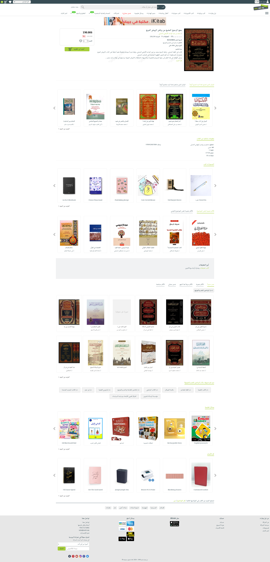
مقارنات (108, 507)
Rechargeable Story (174, 443)
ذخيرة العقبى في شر (201, 327)
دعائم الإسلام (69, 247)
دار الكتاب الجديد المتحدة (70, 390)
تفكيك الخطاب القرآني (148, 247)
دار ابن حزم (88, 390)
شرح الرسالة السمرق (95, 367)
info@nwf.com (84, 530)
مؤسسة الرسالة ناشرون (150, 396)
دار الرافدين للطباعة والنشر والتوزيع (128, 390)
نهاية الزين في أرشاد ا (148, 121)
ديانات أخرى (123, 507)
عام (115, 507)
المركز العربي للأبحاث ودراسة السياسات (124, 396)
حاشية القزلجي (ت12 (148, 327)
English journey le (201, 443)
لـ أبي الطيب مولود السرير (95, 124)
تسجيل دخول (263, 2)
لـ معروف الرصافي (174, 251)
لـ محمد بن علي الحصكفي (174, 124)
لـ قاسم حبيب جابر (69, 124)
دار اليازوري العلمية (104, 390)
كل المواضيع (181, 500)
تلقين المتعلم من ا (95, 327)
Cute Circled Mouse (148, 200)
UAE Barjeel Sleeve (174, 200)
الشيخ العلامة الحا (122, 367)
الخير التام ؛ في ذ (121, 327)
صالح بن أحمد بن (121, 330)
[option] (201, 108)
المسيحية (154, 507)
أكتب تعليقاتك (204, 268)
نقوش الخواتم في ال (174, 367)
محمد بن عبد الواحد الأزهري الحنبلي (170, 33)
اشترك (62, 548)
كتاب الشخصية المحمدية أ (174, 247)
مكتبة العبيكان (169, 390)
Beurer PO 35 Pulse (148, 490)
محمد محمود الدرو (174, 370)
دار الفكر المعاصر (186, 390)
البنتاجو (122, 443)
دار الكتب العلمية (203, 390)
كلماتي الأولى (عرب (95, 443)
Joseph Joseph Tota (122, 490)
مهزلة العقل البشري (201, 247)
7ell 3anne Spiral (69, 490)
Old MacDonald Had (69, 443)
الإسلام (162, 507)
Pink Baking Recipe (122, 200)
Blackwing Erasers (174, 490)
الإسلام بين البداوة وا (69, 121)
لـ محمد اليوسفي (148, 251)
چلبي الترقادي (200, 330)
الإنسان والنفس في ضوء (121, 121)
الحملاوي (68, 370)
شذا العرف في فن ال (69, 367)
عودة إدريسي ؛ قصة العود (122, 247)
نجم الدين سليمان (174, 330)
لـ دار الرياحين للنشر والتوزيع (204, 290)
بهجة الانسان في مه (69, 327)
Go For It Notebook (69, 200)
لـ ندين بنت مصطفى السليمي (122, 251)
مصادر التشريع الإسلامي (95, 121)
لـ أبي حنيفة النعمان (69, 251)
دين (174, 500)
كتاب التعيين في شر (174, 327)
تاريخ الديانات (134, 507)
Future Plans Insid (95, 200)
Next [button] (54, 108)
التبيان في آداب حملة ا (201, 121)
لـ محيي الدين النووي (201, 124)
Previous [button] (215, 108)
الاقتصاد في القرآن (95, 247)
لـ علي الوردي (201, 251)
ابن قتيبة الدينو (95, 330)
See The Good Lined (95, 490)
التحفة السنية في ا (201, 367)
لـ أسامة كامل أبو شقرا (95, 251)
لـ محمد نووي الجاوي (148, 124)
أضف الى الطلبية (79, 49)
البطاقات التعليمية (148, 443)
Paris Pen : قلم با (201, 200)
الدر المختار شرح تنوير (175, 121)
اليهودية (144, 507)
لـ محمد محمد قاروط (121, 124)
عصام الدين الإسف (95, 370)
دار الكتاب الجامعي (152, 390)
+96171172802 (84, 528)
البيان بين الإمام (148, 367)
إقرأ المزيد (179, 60)
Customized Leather (201, 490)
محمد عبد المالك (200, 370)
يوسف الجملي (147, 370)
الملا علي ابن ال (147, 330)
